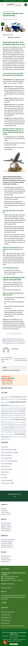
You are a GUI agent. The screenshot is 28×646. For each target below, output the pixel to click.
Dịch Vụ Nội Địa (4, 466)
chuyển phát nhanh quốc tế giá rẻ (14, 405)
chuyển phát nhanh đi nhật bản (14, 409)
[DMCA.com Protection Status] (14, 644)
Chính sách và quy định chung (7, 612)
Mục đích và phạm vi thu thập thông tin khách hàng (12, 626)
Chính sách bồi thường (6, 559)
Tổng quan (3, 508)
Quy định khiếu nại (5, 558)
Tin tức (3, 477)
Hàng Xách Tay (4, 472)
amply (2, 397)
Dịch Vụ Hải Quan (5, 463)
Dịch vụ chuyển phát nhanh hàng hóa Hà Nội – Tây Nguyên (7, 359)
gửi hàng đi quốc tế (10, 424)
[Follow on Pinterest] (5, 603)
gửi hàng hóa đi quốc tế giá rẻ (8, 422)
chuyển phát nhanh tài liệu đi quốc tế (16, 408)
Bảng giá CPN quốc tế (6, 523)
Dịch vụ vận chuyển (14, 415)
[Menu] (2, 4)
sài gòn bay (15, 19)
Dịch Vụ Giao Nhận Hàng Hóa (7, 461)
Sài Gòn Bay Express (18, 426)
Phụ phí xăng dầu (5, 561)
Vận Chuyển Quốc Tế (6, 483)
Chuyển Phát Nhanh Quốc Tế (7, 452)
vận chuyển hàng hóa (14, 430)
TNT (23, 426)
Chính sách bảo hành (5, 614)
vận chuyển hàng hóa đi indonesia (11, 431)
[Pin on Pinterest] (15, 334)
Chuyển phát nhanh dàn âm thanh (12, 399)
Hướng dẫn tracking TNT (7, 545)
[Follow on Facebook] (2, 603)
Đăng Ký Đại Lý (5, 630)
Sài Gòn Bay (11, 426)
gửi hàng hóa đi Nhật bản (7, 419)
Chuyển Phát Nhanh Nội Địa (8, 11)
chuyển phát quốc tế (13, 411)
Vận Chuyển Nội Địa (5, 480)
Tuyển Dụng (12, 630)
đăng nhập (9, 370)
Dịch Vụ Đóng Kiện (5, 455)
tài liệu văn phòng (8, 428)
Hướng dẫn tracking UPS (7, 541)
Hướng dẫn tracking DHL (7, 543)
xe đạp (9, 439)
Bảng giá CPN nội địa (6, 525)
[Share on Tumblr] (20, 334)
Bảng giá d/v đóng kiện (6, 527)
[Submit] (25, 5)
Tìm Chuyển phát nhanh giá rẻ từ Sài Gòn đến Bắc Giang (14, 343)
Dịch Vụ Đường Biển (5, 458)
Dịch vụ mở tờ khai (8, 415)
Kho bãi (2, 474)
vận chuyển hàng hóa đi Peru (9, 434)
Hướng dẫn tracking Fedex (7, 547)
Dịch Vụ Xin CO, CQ (5, 469)
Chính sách (3, 447)
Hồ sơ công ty (4, 510)
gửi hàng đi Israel (17, 422)
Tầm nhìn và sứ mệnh (6, 514)
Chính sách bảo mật (5, 620)
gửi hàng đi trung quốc (18, 424)
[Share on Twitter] (10, 334)
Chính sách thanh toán (6, 617)
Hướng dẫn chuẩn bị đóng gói (8, 539)
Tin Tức (18, 630)
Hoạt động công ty (5, 623)
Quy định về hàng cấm (6, 556)
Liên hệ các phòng (5, 512)
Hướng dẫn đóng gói (5, 528)
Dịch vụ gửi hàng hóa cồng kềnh (16, 413)
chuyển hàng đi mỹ (7, 397)
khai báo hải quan (6, 426)
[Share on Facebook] (7, 334)
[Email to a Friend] (12, 334)
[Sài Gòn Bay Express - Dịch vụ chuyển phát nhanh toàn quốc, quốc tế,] (14, 4)
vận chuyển (6, 430)
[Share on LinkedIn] (18, 334)
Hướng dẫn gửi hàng (6, 530)
